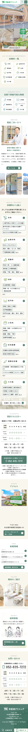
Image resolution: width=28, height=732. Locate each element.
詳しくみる (14, 168)
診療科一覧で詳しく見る (14, 403)
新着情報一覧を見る (14, 567)
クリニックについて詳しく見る (14, 533)
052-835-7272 (14, 461)
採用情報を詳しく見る (14, 643)
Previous (4, 594)
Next (23, 594)
